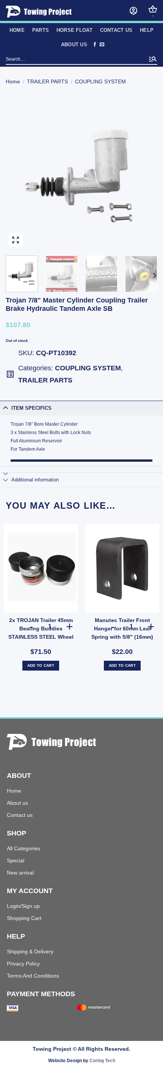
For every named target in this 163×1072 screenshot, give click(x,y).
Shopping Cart (24, 918)
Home (13, 81)
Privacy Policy (23, 964)
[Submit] (152, 59)
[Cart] (152, 9)
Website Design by (81, 1060)
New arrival (20, 873)
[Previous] (18, 174)
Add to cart (40, 665)
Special (15, 860)
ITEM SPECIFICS (31, 408)
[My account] (133, 10)
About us (17, 803)
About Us (74, 44)
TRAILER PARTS (47, 81)
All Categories (23, 848)
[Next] (145, 174)
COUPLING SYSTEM (100, 81)
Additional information (35, 480)
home (17, 30)
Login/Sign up (23, 906)
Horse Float (74, 30)
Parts (40, 30)
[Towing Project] (51, 11)
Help (147, 30)
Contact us (116, 30)
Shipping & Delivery (30, 951)
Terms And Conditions (33, 976)
